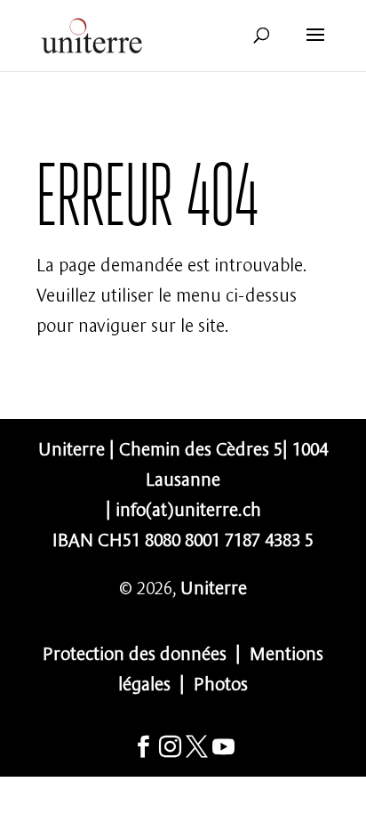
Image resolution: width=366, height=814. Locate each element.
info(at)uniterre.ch (188, 508)
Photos (221, 682)
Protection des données (135, 652)
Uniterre (213, 586)
